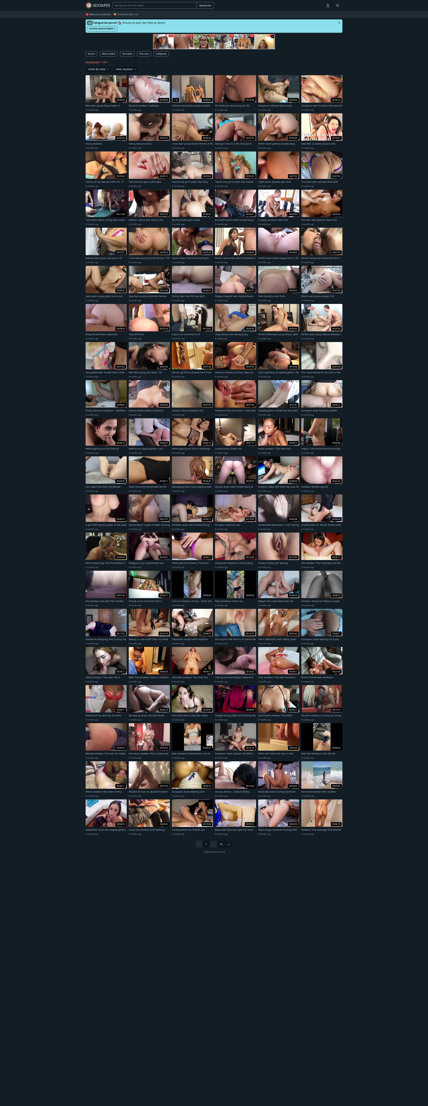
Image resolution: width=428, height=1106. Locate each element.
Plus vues (144, 53)
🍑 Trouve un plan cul (126, 14)
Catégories (161, 53)
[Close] (339, 22)
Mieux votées (108, 53)
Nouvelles (127, 53)
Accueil (91, 53)
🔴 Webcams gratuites (98, 14)
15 (221, 844)
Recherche (205, 5)
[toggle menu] (320, 5)
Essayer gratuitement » (102, 28)
